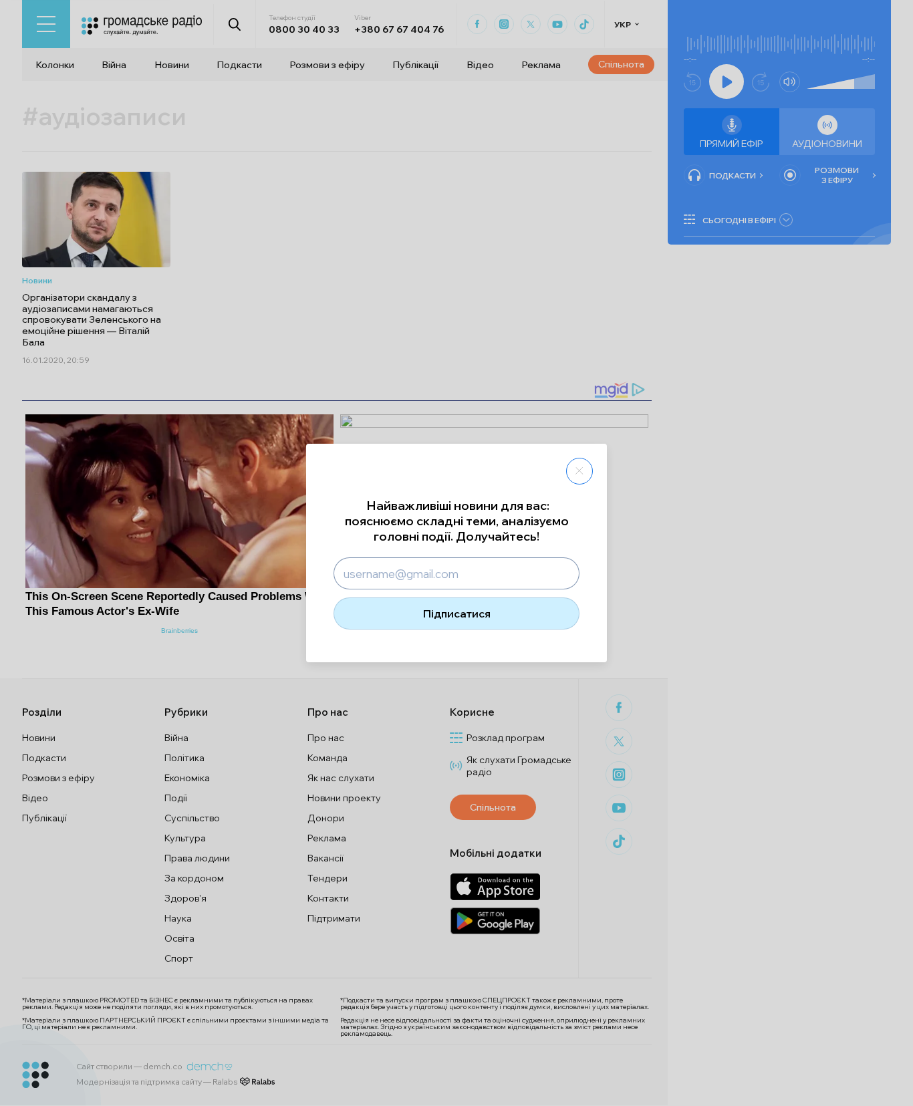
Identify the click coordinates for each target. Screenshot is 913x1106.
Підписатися (457, 613)
